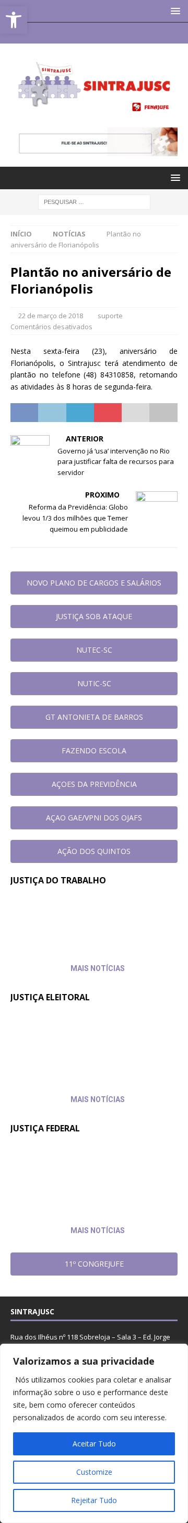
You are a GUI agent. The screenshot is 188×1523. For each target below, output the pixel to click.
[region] (94, 1433)
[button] (173, 11)
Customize (94, 1472)
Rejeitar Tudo (94, 1500)
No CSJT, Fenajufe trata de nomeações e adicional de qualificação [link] (72, 919)
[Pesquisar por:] (94, 201)
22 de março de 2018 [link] (50, 315)
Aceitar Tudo (94, 1444)
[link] (13, 20)
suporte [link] (110, 315)
